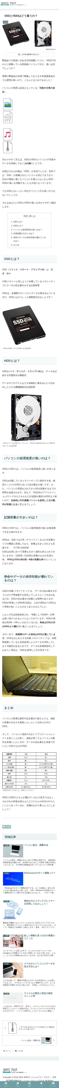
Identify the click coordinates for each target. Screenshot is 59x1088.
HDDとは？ (18, 226)
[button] (53, 718)
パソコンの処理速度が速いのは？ (27, 230)
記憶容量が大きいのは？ (23, 233)
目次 (26, 216)
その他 (7, 827)
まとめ (16, 245)
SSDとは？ (18, 222)
